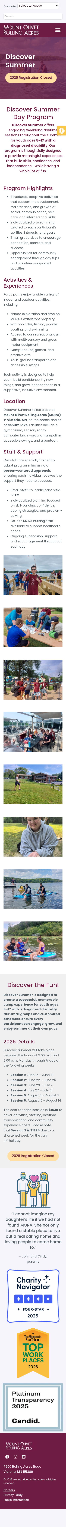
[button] (61, 130)
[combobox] (33, 16)
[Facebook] (7, 1457)
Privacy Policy (13, 1495)
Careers (9, 1490)
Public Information (16, 1500)
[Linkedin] (23, 1457)
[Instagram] (15, 1457)
